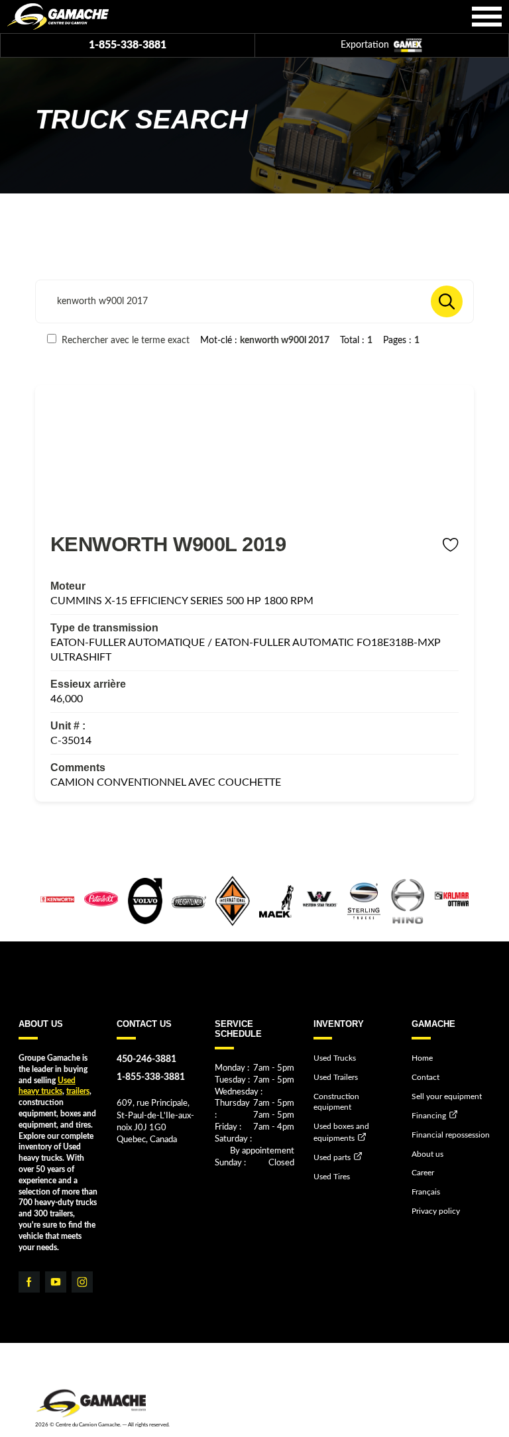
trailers (77, 1091)
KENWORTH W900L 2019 (168, 544)
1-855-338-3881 (127, 45)
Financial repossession (451, 1135)
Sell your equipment (447, 1096)
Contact (425, 1077)
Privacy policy (436, 1211)
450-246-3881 (146, 1059)
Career (423, 1173)
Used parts (332, 1157)
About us (427, 1154)
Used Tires (331, 1177)
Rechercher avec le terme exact (124, 340)
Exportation (366, 45)
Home (422, 1058)
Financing (429, 1116)
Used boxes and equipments (341, 1132)
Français (426, 1192)
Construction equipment (336, 1102)
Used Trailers (335, 1077)
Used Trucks (334, 1058)
